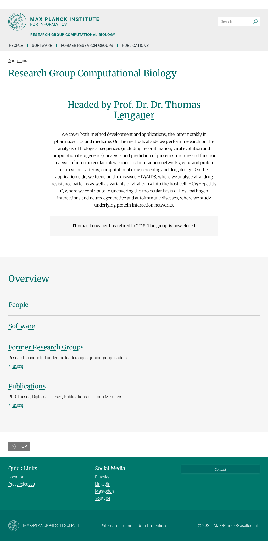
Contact (220, 469)
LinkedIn (102, 484)
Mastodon (104, 491)
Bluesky (102, 477)
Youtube (102, 498)
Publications (135, 45)
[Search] (255, 21)
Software (42, 45)
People (16, 45)
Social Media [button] (110, 468)
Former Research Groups (87, 45)
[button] (255, 4)
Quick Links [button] (22, 468)
